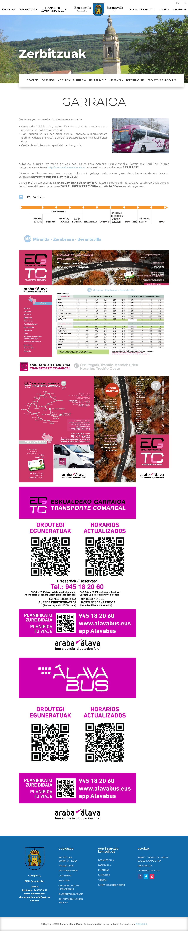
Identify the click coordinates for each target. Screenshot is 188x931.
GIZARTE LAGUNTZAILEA (162, 80)
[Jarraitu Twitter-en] (146, 876)
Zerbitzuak (27, 9)
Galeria (164, 9)
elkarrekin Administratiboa (52, 9)
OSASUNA (32, 80)
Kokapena (179, 9)
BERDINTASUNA (135, 80)
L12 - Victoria (35, 197)
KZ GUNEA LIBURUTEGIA (72, 80)
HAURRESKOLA (97, 80)
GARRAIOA (48, 80)
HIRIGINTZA (116, 80)
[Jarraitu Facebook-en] (140, 876)
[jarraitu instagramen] (152, 876)
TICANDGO (141, 924)
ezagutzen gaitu (141, 9)
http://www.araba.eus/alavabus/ (66, 167)
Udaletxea (9, 9)
